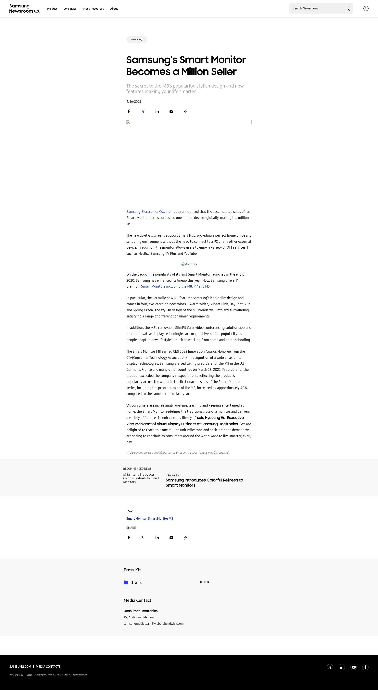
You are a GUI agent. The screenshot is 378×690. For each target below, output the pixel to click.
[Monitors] (189, 264)
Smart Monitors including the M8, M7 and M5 (175, 286)
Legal (29, 675)
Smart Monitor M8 (160, 518)
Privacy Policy (16, 675)
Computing (136, 39)
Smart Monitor (136, 518)
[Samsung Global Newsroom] (366, 9)
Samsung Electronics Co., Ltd (148, 212)
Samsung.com (20, 667)
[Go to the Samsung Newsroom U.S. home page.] (25, 8)
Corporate (70, 8)
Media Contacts (48, 667)
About (114, 8)
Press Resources (93, 8)
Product (52, 8)
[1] (247, 247)
